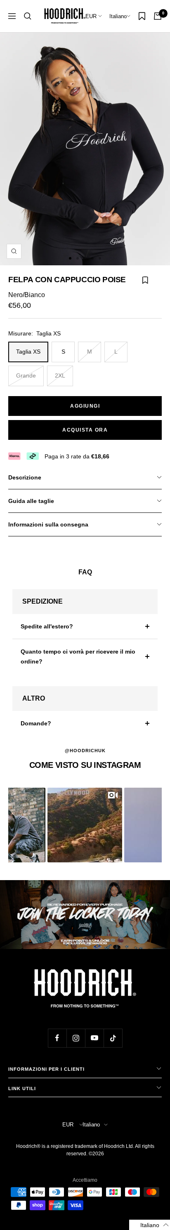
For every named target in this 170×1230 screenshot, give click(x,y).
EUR (91, 16)
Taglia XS (28, 351)
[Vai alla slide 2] (77, 258)
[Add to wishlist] (145, 284)
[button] (84, 825)
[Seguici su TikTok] (113, 1038)
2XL (60, 375)
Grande (26, 375)
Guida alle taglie (31, 501)
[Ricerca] (27, 16)
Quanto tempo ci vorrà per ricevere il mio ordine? (78, 656)
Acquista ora (85, 430)
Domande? (36, 723)
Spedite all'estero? (47, 626)
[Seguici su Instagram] (75, 1038)
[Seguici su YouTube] (94, 1038)
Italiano (118, 16)
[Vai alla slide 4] (92, 258)
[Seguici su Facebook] (57, 1038)
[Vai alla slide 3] (85, 258)
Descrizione (24, 477)
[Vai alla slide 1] (70, 258)
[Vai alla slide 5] (100, 258)
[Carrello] (157, 16)
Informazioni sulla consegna (48, 524)
